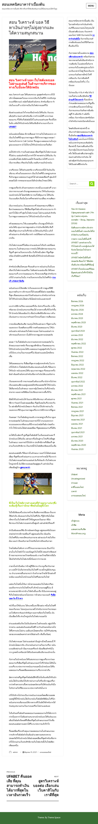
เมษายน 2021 (77, 424)
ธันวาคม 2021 (77, 390)
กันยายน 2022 (77, 352)
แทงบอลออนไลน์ (45, 752)
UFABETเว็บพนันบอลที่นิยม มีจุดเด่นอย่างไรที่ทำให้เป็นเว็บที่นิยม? (82, 272)
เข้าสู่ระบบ (75, 521)
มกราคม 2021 (77, 436)
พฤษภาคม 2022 (78, 369)
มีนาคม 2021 (76, 428)
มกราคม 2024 (77, 314)
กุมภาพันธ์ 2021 (78, 432)
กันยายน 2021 (77, 403)
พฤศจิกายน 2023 (78, 322)
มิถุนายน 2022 (77, 365)
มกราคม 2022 (77, 386)
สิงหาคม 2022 (77, 356)
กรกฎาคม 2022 (77, 360)
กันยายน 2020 (77, 449)
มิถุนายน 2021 (77, 415)
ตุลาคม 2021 (76, 398)
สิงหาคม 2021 (77, 407)
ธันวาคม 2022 (77, 339)
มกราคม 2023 (77, 335)
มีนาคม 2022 (76, 377)
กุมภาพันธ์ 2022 (78, 381)
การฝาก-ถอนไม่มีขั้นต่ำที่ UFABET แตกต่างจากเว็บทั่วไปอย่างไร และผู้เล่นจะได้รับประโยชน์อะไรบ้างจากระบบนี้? (82, 246)
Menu (91, 6)
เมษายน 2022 (77, 373)
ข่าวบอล (74, 483)
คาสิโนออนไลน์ (77, 487)
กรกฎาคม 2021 (77, 411)
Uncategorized (78, 478)
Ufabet (74, 474)
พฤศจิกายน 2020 (78, 445)
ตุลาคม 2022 (76, 348)
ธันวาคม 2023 (77, 318)
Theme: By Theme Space (49, 817)
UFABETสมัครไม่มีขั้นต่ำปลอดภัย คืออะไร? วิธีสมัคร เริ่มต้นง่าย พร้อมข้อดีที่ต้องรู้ (82, 261)
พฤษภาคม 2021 (78, 419)
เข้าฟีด (73, 525)
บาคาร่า (74, 491)
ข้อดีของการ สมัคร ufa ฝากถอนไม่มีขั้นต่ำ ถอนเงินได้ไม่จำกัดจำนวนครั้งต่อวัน (83, 231)
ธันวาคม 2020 (77, 441)
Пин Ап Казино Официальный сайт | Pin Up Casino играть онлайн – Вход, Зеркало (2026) (83, 216)
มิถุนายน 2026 (77, 310)
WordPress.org (78, 533)
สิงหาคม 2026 (77, 301)
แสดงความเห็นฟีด (78, 529)
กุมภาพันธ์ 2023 (78, 331)
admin (15, 752)
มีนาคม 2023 (76, 327)
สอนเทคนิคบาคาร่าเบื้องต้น (23, 4)
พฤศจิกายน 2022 (78, 343)
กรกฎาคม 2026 (77, 305)
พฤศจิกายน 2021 (78, 394)
